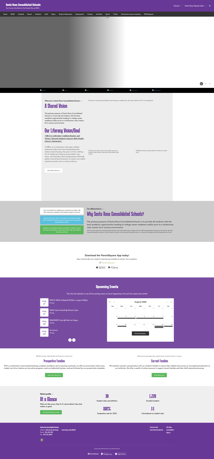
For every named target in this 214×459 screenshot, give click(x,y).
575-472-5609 (47, 434)
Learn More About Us (53, 170)
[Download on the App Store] (120, 454)
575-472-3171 (49, 432)
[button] (177, 6)
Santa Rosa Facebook (156, 430)
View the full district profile (51, 412)
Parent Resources (159, 375)
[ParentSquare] (93, 454)
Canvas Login (154, 427)
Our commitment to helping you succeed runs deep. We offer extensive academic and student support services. (61, 211)
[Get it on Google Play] (106, 454)
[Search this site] (210, 6)
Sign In (168, 432)
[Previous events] (70, 340)
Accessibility (170, 430)
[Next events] (73, 340)
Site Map (169, 427)
